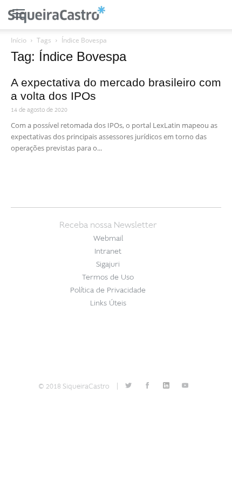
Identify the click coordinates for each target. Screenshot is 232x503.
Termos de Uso (108, 277)
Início (18, 40)
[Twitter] (128, 386)
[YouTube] (185, 386)
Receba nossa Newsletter (108, 225)
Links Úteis (108, 303)
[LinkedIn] (166, 386)
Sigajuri (108, 264)
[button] (217, 14)
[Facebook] (147, 386)
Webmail (108, 238)
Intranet (107, 251)
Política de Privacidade (108, 290)
